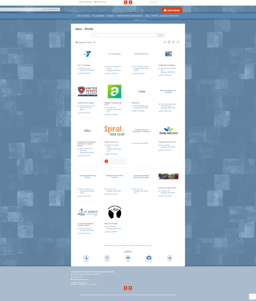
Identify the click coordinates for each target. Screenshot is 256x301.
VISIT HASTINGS (83, 16)
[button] (77, 42)
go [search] (161, 35)
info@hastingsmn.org (80, 279)
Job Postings (140, 245)
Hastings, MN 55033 (87, 274)
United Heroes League (86, 103)
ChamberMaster (165, 295)
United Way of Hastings (167, 65)
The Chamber (98, 16)
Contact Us (148, 245)
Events (110, 16)
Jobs (147, 16)
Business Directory (169, 16)
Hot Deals (131, 245)
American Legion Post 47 (167, 188)
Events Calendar (122, 245)
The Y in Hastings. (84, 65)
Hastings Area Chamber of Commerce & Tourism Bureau (87, 143)
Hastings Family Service (167, 142)
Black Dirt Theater (111, 223)
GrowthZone (149, 295)
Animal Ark (135, 103)
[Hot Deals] (106, 162)
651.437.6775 (78, 277)
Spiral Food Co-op (111, 142)
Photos (155, 16)
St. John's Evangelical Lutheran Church (85, 224)
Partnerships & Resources (129, 16)
